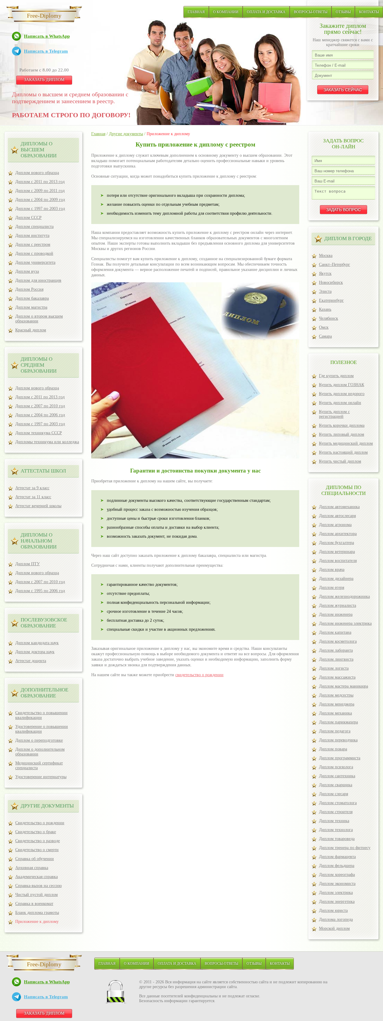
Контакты (369, 12)
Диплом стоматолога (338, 803)
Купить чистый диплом (340, 461)
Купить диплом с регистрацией (334, 414)
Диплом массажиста (337, 677)
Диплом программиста (339, 758)
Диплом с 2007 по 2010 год (40, 406)
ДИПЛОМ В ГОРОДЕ (348, 238)
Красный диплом (30, 330)
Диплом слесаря (333, 794)
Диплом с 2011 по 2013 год (40, 181)
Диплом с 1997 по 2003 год (40, 208)
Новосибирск (331, 282)
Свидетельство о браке (35, 832)
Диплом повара (333, 749)
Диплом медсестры (336, 695)
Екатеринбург (331, 300)
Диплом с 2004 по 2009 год (40, 199)
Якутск (325, 273)
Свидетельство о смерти (37, 850)
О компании (225, 12)
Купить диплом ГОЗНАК (341, 385)
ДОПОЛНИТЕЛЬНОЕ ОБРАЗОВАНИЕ (44, 693)
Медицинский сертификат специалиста (39, 765)
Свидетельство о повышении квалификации (41, 715)
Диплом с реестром (32, 244)
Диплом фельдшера (336, 865)
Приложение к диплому (37, 921)
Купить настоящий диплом (343, 452)
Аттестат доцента (30, 661)
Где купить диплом (336, 376)
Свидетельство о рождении (39, 823)
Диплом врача (331, 569)
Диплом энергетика (337, 901)
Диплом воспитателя (338, 560)
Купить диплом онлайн (340, 402)
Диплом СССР (28, 217)
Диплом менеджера (336, 704)
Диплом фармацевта (337, 856)
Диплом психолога (336, 767)
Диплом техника (334, 821)
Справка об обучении (34, 859)
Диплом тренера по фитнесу (344, 847)
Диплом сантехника (337, 776)
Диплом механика (335, 713)
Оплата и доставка (266, 12)
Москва (325, 255)
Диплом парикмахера (338, 722)
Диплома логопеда (336, 919)
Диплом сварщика (335, 785)
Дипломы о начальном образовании (39, 541)
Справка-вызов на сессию (38, 885)
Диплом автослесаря (337, 515)
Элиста (325, 291)
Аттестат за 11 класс (33, 497)
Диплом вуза (27, 271)
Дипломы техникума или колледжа (47, 442)
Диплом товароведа (337, 838)
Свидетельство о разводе (37, 841)
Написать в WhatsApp (47, 36)
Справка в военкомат (34, 903)
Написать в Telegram (46, 51)
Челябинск (328, 318)
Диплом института (32, 235)
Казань (325, 309)
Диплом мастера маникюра (343, 686)
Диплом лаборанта (336, 650)
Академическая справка (36, 876)
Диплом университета (35, 262)
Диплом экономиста (337, 883)
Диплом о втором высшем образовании (39, 318)
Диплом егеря (331, 587)
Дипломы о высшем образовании (39, 150)
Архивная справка (31, 867)
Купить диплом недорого (341, 393)
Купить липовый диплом (341, 434)
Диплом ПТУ (27, 564)
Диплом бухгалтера (336, 542)
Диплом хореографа (337, 874)
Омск (324, 327)
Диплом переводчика (338, 740)
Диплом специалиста (34, 226)
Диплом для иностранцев (38, 280)
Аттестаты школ (43, 471)
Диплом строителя (335, 812)
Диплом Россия (29, 289)
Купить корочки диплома (341, 425)
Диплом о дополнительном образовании (40, 751)
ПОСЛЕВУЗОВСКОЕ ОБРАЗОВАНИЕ (44, 623)
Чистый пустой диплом (36, 894)
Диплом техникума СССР (38, 433)
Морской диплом (334, 928)
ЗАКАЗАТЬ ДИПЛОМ (44, 79)
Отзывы (343, 12)
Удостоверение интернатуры (40, 777)
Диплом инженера (335, 614)
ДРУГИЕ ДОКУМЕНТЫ (47, 806)
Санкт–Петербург (334, 264)
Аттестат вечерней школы (38, 506)
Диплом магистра (31, 307)
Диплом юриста (333, 910)
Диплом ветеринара (337, 551)
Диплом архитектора (338, 533)
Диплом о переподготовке (39, 740)
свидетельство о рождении (199, 675)
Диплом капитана (335, 632)
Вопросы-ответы (310, 12)
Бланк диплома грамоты (37, 912)
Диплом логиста (334, 668)
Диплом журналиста (337, 605)
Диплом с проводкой (34, 253)
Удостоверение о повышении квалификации (41, 729)
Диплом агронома (335, 524)
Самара (325, 336)
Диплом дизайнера (336, 578)
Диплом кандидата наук (37, 643)
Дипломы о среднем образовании (39, 365)
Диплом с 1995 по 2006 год (40, 591)
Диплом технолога (336, 830)
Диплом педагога (334, 731)
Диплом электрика (336, 892)
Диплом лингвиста (336, 659)
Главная (196, 12)
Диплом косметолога (338, 641)
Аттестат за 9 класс (32, 488)
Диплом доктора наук (34, 652)
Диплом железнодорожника (344, 596)
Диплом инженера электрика (345, 623)
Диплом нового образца (37, 172)
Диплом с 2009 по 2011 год (40, 190)
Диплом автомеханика (339, 507)
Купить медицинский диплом (346, 443)
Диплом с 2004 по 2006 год (40, 415)
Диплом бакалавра (32, 298)
